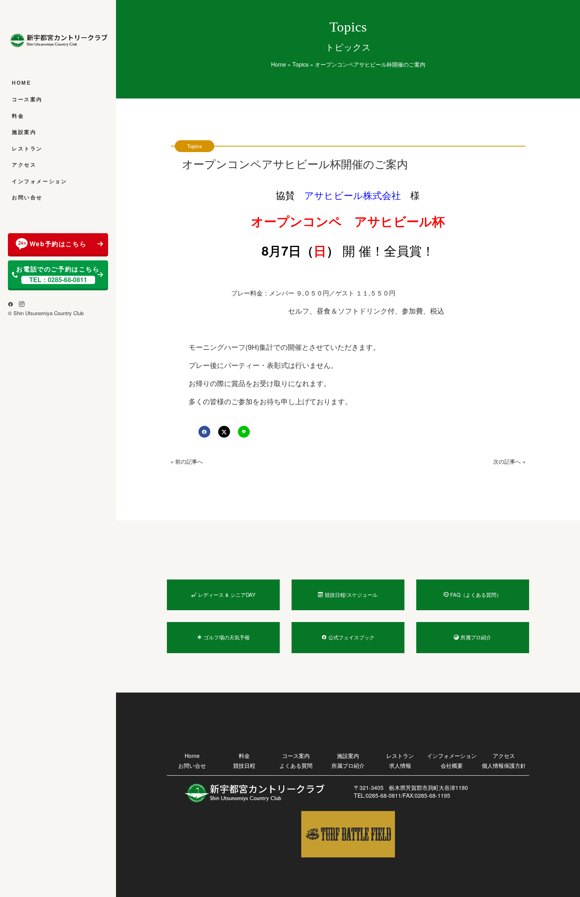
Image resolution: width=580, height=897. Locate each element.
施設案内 (24, 132)
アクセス (24, 165)
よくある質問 (295, 765)
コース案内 (27, 99)
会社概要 (452, 765)
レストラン (27, 149)
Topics (300, 64)
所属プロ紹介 (348, 765)
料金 (18, 116)
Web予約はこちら (58, 243)
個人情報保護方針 (504, 765)
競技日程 (244, 765)
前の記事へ (188, 461)
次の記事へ (507, 461)
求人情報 (400, 765)
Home (21, 83)
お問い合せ (27, 198)
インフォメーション (39, 181)
